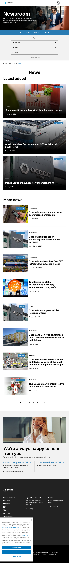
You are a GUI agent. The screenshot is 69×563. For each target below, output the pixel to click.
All (21, 32)
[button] (58, 3)
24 (44, 403)
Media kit (46, 32)
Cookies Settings (16, 556)
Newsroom (12, 63)
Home (5, 63)
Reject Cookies (16, 552)
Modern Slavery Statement (48, 554)
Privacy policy (54, 552)
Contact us (36, 554)
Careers (40, 3)
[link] (8, 490)
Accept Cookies (16, 547)
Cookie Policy (24, 535)
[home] (8, 3)
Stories (36, 32)
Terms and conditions (42, 552)
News (28, 32)
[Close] (31, 520)
